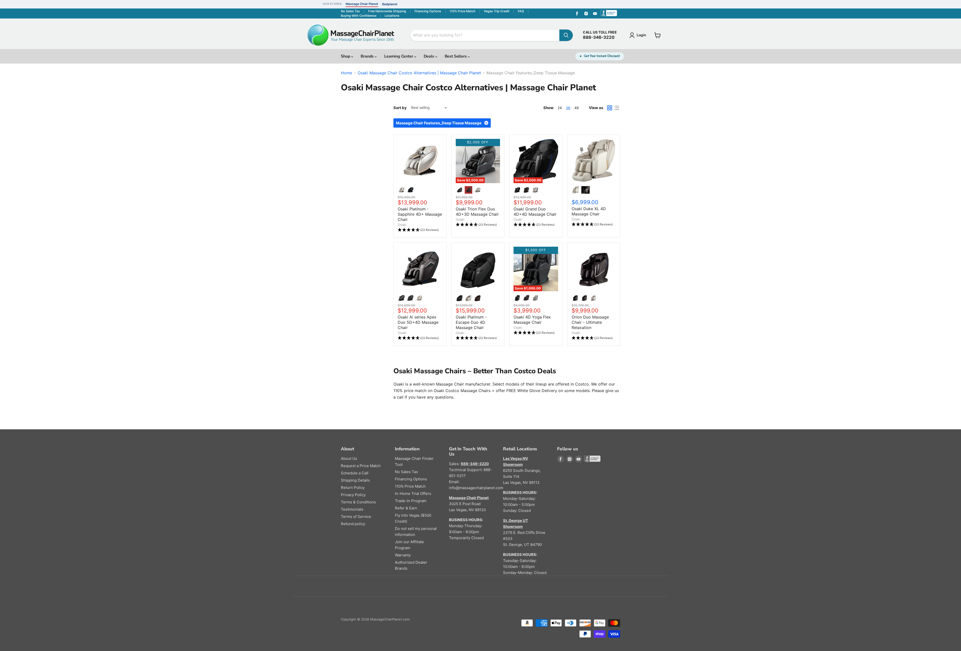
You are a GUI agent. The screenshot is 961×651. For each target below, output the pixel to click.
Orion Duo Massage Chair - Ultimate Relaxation (590, 322)
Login (641, 35)
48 (576, 108)
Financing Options (427, 11)
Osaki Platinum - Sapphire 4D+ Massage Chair (420, 214)
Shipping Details (355, 480)
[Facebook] (577, 13)
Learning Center (399, 56)
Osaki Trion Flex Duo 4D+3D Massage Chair (477, 211)
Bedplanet (389, 4)
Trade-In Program (410, 500)
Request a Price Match (361, 465)
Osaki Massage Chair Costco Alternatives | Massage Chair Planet (419, 73)
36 (568, 108)
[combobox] (484, 35)
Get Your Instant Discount (602, 56)
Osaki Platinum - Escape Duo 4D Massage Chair (471, 322)
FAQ (521, 11)
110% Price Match (462, 11)
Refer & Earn (406, 508)
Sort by (400, 108)
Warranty (403, 555)
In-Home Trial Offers (413, 493)
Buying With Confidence (358, 16)
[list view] (616, 107)
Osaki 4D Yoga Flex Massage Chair (532, 319)
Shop (346, 56)
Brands (368, 56)
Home (346, 73)
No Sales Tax (350, 11)
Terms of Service (356, 516)
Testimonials (352, 509)
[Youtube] (595, 13)
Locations (392, 16)
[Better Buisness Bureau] (610, 13)
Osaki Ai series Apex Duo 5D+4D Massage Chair (418, 322)
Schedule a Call (354, 473)
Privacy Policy (353, 494)
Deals (429, 56)
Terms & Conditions (358, 502)
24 (560, 108)
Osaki (402, 225)
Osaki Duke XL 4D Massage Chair (589, 211)
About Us (349, 458)
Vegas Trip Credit (497, 11)
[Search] (566, 35)
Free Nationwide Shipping (387, 11)
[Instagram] (586, 13)
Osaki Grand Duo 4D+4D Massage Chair (535, 211)
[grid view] (609, 107)
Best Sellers (456, 56)
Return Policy (353, 487)
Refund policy (353, 523)
